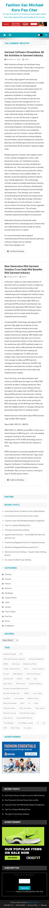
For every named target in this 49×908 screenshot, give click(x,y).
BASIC (5, 664)
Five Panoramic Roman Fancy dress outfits (21, 516)
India (28, 679)
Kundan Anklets (35, 684)
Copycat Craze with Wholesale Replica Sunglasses (24, 521)
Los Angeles (19, 698)
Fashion (8, 584)
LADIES (26, 693)
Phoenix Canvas (9, 713)
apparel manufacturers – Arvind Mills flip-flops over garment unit (25, 536)
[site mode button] (40, 35)
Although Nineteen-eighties (14, 659)
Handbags (9, 593)
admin (26, 59)
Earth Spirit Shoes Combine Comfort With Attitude (24, 511)
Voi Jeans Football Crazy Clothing (18, 560)
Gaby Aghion (18, 674)
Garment (8, 588)
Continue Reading (17, 251)
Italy (35, 679)
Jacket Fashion (11, 598)
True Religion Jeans (25, 723)
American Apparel (36, 659)
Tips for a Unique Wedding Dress (17, 525)
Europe (6, 674)
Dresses (8, 579)
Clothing (8, 574)
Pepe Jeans (40, 708)
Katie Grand (20, 684)
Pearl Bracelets (9, 708)
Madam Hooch (33, 698)
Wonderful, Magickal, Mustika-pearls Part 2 (22, 547)
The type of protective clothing (17, 530)
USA (5, 728)
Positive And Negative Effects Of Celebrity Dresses (25, 543)
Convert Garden (38, 669)
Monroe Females (10, 703)
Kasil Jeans (7, 684)
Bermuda (16, 664)
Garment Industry (33, 674)
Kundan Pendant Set (11, 693)
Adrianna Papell (9, 654)
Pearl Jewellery (25, 708)
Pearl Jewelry (10, 612)
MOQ (22, 703)
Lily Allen (6, 698)
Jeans (7, 602)
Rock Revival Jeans (27, 713)
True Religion (8, 723)
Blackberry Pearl (29, 664)
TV (38, 723)
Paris (36, 703)
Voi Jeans (27, 728)
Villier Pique (15, 728)
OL (29, 703)
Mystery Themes (33, 902)
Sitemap (43, 905)
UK (44, 723)
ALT (21, 654)
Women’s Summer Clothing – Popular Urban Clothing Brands (25, 553)
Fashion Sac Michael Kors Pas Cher (29, 892)
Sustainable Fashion (24, 718)
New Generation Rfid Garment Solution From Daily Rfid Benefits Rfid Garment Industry (23, 269)
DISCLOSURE (20, 905)
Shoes (7, 621)
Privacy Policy (33, 905)
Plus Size (8, 616)
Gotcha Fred (8, 679)
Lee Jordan (37, 693)
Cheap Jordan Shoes (11, 669)
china (26, 669)
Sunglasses (9, 626)
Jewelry (8, 607)
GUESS (19, 679)
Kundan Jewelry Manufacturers (15, 689)
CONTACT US (8, 905)
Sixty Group (7, 718)
